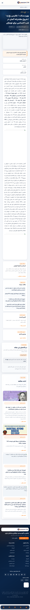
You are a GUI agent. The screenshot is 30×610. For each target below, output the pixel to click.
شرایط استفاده (12, 566)
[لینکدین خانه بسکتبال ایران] (11, 574)
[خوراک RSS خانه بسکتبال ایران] (5, 574)
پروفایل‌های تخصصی (11, 545)
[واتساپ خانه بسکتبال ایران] (19, 574)
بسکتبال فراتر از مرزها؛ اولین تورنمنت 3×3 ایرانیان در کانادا (15, 294)
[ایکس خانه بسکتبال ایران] (8, 574)
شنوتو (22, 580)
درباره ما (13, 559)
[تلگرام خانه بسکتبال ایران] (22, 574)
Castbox (26, 580)
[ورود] (3, 607)
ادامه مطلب (23, 421)
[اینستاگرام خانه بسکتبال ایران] (24, 574)
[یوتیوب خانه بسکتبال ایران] (16, 574)
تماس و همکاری (12, 561)
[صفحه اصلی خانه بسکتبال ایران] (15, 529)
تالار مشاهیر (12, 550)
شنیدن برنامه (23, 326)
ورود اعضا (27, 566)
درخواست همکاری (22, 276)
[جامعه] (20, 607)
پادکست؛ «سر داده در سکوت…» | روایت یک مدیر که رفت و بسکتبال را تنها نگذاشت (15, 289)
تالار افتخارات (12, 553)
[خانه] (26, 607)
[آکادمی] (9, 607)
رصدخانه (27, 563)
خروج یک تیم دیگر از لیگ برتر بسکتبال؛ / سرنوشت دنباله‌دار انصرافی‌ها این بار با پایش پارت (15, 300)
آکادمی (27, 548)
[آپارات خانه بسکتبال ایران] (14, 574)
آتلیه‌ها (27, 559)
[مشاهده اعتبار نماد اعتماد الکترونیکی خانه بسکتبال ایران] (26, 584)
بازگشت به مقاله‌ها (23, 7)
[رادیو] (15, 607)
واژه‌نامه (27, 553)
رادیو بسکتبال (26, 550)
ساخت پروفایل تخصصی (24, 538)
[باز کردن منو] (2, 2)
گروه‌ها (13, 548)
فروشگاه (27, 561)
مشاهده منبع (23, 338)
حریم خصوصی (12, 563)
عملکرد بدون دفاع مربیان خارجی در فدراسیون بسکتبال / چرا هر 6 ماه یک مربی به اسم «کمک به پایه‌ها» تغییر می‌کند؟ (15, 306)
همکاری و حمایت (14, 538)
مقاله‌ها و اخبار (26, 545)
